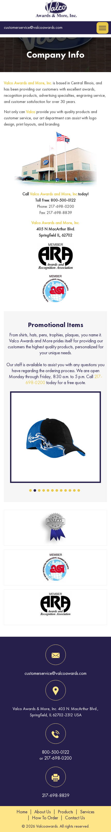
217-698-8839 (55, 795)
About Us (42, 812)
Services (87, 812)
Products (65, 812)
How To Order (45, 818)
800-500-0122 (55, 752)
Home (22, 812)
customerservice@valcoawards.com (33, 27)
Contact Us (75, 818)
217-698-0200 (58, 758)
